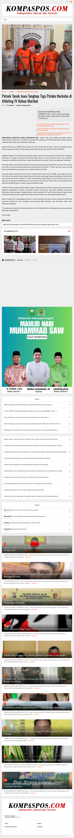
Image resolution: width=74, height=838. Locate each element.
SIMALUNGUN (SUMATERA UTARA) (27, 92)
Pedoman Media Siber (11, 826)
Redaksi (39, 823)
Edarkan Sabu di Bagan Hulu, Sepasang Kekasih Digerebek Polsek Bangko (35, 655)
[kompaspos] (37, 15)
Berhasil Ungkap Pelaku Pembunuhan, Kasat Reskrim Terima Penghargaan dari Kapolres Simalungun (19, 247)
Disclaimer (40, 826)
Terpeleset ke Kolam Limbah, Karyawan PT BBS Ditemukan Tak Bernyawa (35, 708)
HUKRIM (11, 92)
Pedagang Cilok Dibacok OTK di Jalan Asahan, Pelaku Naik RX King (32, 760)
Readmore (28, 557)
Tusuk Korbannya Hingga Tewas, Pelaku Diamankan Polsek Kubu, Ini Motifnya (36, 629)
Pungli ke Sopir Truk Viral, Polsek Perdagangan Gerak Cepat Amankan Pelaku (53, 247)
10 (5, 780)
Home (4, 92)
